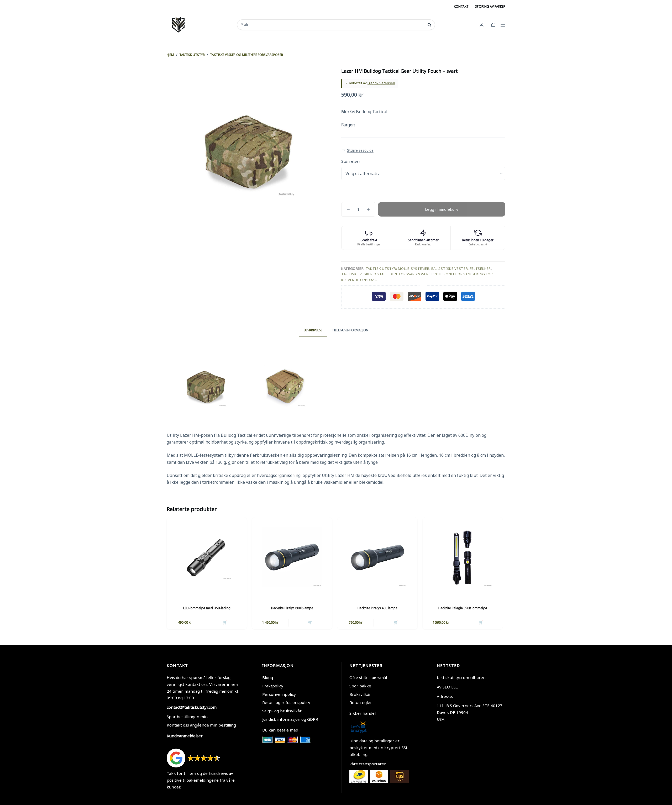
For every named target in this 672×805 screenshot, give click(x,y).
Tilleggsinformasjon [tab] (350, 330)
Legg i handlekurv (441, 209)
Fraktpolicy (272, 685)
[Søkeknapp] (429, 25)
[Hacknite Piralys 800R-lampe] (292, 557)
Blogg (267, 677)
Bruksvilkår (360, 694)
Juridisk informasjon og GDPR (290, 719)
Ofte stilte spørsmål (368, 677)
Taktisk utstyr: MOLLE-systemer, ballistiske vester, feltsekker (428, 268)
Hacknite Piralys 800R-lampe (292, 608)
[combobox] (332, 25)
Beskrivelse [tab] (313, 330)
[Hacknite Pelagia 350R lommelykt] (463, 557)
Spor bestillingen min (187, 716)
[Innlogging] (482, 25)
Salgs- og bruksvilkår (282, 710)
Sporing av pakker (490, 6)
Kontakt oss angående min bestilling (201, 725)
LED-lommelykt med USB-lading (206, 608)
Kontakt (461, 6)
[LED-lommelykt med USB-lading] (207, 557)
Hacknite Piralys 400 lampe (377, 608)
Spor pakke (360, 685)
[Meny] (503, 24)
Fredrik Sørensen (381, 83)
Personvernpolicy (279, 694)
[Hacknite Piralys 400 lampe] (377, 557)
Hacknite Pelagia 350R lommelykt (462, 608)
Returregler (360, 702)
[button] (357, 150)
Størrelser (350, 161)
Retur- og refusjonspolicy (286, 702)
